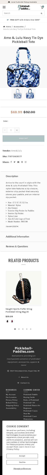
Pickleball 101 (29, 403)
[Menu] (4, 7)
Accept (22, 456)
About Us (25, 377)
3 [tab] (23, 329)
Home (8, 27)
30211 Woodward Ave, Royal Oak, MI (25, 371)
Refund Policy (11, 403)
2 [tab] (19, 329)
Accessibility (11, 408)
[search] (23, 13)
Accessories (19, 27)
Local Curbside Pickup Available (24, 2)
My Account (11, 394)
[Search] (41, 13)
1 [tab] (15, 329)
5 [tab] (31, 329)
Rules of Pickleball (31, 400)
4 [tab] (27, 329)
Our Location (11, 397)
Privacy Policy (13, 449)
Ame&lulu (16, 150)
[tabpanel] (23, 298)
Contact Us (25, 383)
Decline (22, 462)
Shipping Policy (12, 405)
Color (5, 121)
